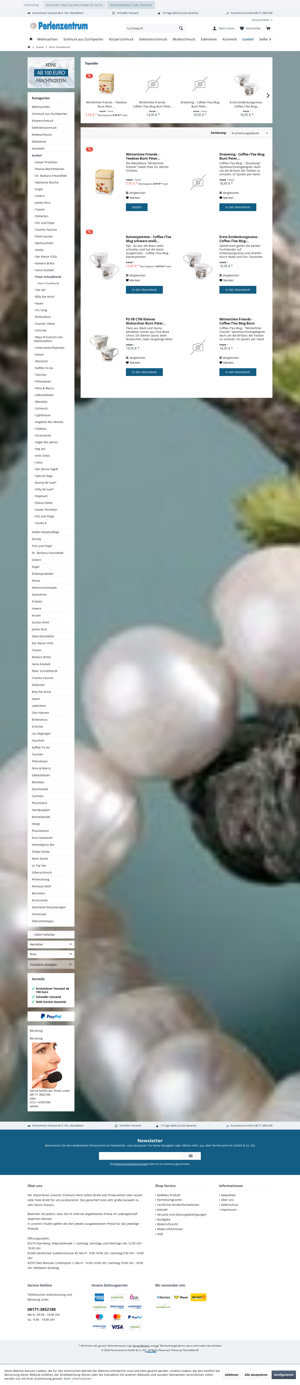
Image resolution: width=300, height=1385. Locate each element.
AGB (160, 1234)
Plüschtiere (39, 803)
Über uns (227, 1200)
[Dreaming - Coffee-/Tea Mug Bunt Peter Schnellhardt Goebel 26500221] (200, 84)
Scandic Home (44, 324)
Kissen (36, 615)
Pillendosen (42, 381)
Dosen (39, 354)
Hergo (36, 824)
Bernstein (38, 893)
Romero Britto (44, 263)
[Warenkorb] (268, 28)
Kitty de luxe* (44, 489)
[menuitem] (260, 19)
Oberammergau (43, 921)
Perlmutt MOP (41, 886)
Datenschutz (229, 1205)
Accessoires (42, 435)
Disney (36, 539)
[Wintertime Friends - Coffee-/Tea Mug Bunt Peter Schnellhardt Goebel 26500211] (153, 84)
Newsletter (228, 1195)
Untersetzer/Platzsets (49, 348)
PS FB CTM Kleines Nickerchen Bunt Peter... (146, 321)
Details (136, 207)
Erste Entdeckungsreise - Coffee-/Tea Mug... (247, 104)
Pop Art (39, 449)
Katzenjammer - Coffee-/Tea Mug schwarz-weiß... (148, 239)
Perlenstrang (40, 879)
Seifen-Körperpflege (45, 532)
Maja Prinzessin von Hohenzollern (48, 339)
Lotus (38, 462)
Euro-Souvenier (42, 838)
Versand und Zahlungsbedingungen (182, 1214)
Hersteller (36, 944)
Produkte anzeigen (43, 965)
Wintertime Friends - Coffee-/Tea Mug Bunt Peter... (153, 104)
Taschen (40, 375)
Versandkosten (141, 1345)
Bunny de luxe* (45, 482)
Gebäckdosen (44, 395)
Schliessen (39, 914)
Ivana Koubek (44, 270)
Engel (38, 189)
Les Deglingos (41, 733)
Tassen (39, 209)
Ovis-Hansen (40, 713)
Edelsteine (39, 141)
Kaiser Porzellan (45, 509)
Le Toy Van (39, 865)
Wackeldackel (41, 817)
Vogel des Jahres (46, 442)
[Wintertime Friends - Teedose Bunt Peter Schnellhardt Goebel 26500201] (106, 84)
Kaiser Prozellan (45, 162)
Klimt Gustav (43, 236)
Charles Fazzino (45, 230)
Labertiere (39, 706)
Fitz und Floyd (44, 223)
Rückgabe (163, 1219)
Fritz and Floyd (42, 546)
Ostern (39, 196)
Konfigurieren (283, 1375)
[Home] (31, 39)
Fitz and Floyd (44, 516)
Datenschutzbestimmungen (131, 1164)
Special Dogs (43, 476)
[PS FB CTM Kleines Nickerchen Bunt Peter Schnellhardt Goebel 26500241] (104, 347)
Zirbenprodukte (42, 574)
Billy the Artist (44, 297)
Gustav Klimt (40, 622)
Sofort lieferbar (44, 934)
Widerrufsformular (170, 1229)
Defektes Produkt (168, 1195)
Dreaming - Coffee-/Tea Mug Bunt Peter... (200, 104)
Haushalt (38, 740)
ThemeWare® (191, 1350)
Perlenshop (31, 5)
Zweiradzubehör (43, 636)
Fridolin (37, 601)
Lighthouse (42, 415)
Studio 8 (40, 523)
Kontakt (162, 1210)
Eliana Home (43, 503)
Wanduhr (41, 361)
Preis (33, 954)
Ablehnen (231, 1375)
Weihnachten (41, 107)
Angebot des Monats (48, 422)
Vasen (38, 303)
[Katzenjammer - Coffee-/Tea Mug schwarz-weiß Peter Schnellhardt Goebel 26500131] (104, 265)
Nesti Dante (40, 858)
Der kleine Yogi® (46, 469)
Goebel (37, 155)
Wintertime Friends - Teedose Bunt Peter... (106, 104)
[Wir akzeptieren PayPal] (51, 1016)
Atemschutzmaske (44, 588)
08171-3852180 (42, 1309)
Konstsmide (40, 789)
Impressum (229, 1210)
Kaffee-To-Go (43, 368)
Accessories (40, 900)
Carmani (37, 796)
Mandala (40, 402)
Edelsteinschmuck (44, 128)
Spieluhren (39, 594)
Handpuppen (41, 810)
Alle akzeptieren (256, 1375)
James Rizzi (42, 203)
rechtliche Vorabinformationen (178, 1205)
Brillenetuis (42, 317)
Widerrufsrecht (167, 1224)
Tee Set (39, 290)
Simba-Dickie (41, 852)
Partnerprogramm (169, 1200)
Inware (36, 608)
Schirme (40, 330)
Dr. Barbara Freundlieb (50, 176)
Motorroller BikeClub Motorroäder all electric (74, 5)
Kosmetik (38, 148)
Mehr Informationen (78, 1379)
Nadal (38, 250)
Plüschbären (40, 831)
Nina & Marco (44, 388)
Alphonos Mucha (46, 182)
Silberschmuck (42, 872)
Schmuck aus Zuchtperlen (49, 114)
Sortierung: (219, 133)
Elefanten (41, 216)
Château (40, 429)
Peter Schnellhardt (47, 277)
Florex (36, 581)
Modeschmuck (42, 134)
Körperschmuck (42, 121)
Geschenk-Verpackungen (49, 907)
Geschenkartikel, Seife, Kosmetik (131, 5)
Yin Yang (40, 310)
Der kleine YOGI (45, 256)
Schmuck (41, 408)
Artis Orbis (42, 456)
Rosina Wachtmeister (49, 169)
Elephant (41, 496)
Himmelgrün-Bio (43, 845)
